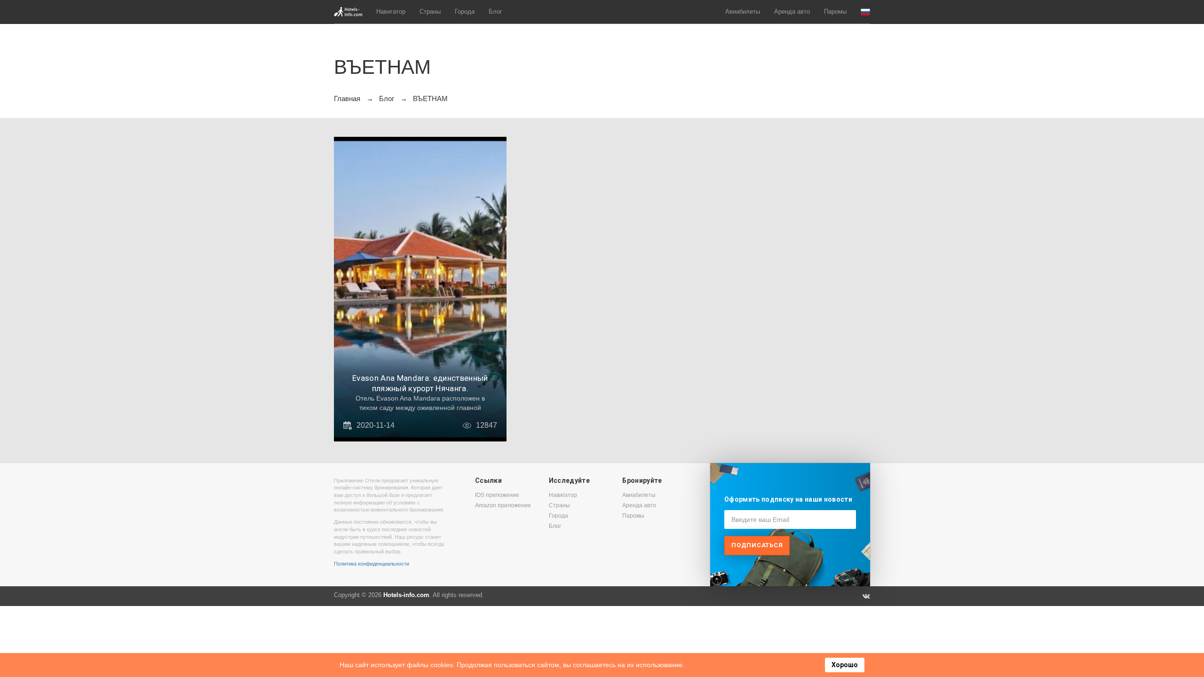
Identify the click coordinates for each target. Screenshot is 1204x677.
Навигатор (390, 11)
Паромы (835, 11)
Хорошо (845, 665)
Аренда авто (792, 11)
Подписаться (757, 545)
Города (465, 11)
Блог (495, 11)
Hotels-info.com (406, 594)
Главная (347, 98)
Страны (430, 11)
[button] (865, 12)
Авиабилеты (742, 11)
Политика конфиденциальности (371, 564)
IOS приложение (497, 495)
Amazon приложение (503, 505)
